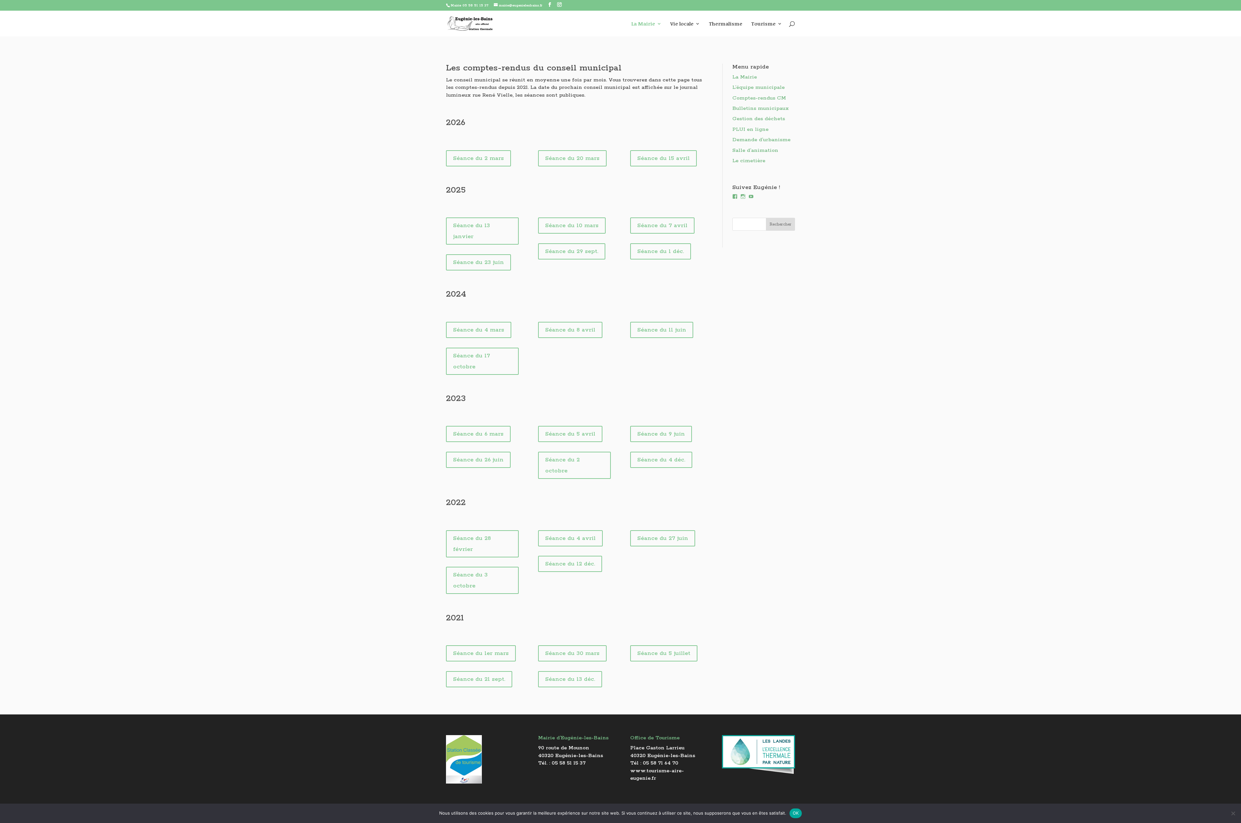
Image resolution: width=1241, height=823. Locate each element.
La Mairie (643, 24)
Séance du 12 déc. (570, 563)
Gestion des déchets (758, 118)
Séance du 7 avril (662, 225)
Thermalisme (725, 24)
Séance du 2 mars (478, 158)
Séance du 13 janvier (471, 231)
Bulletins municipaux (760, 108)
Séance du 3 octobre (470, 580)
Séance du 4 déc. (661, 459)
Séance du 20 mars (572, 158)
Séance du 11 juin (661, 329)
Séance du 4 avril (570, 538)
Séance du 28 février (472, 544)
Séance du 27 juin (662, 538)
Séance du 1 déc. (660, 251)
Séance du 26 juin (478, 459)
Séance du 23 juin (478, 262)
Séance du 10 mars (572, 225)
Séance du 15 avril (663, 158)
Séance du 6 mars (478, 434)
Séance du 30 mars (572, 653)
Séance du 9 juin (661, 434)
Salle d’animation (755, 150)
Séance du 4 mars (478, 329)
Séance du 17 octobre (471, 361)
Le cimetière (748, 160)
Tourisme (763, 24)
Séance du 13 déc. (570, 679)
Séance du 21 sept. (479, 679)
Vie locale (682, 24)
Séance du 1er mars (481, 653)
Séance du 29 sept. (571, 251)
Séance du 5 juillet (663, 653)
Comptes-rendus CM (759, 98)
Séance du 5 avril (570, 434)
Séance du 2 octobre (562, 465)
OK (796, 813)
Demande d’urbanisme (761, 139)
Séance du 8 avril (570, 329)
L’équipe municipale (758, 87)
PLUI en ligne (750, 129)
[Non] (1233, 813)
